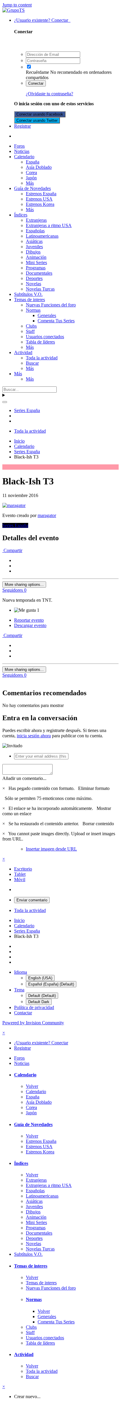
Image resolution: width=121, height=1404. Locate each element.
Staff (30, 331)
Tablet (20, 874)
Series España (15, 525)
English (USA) (40, 978)
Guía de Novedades (32, 188)
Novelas (33, 283)
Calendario (24, 156)
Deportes (34, 278)
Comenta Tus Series (56, 320)
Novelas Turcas (40, 288)
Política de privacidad (34, 1007)
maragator (47, 515)
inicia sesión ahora (34, 735)
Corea (31, 172)
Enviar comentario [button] (31, 900)
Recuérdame (37, 72)
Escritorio (23, 868)
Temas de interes (29, 299)
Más (30, 183)
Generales (47, 315)
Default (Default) (42, 995)
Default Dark (38, 1002)
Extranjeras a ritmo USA (49, 225)
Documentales (39, 273)
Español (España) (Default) (51, 984)
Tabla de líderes (40, 341)
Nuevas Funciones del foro (51, 304)
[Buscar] (4, 402)
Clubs (31, 326)
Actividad (23, 352)
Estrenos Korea (40, 204)
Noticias (21, 151)
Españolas (35, 230)
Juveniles (34, 246)
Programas (36, 267)
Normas (33, 310)
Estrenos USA (39, 198)
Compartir (12, 550)
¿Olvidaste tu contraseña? (49, 93)
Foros (19, 146)
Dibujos (33, 251)
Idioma (20, 972)
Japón (31, 177)
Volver (32, 1086)
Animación (36, 257)
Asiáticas (34, 241)
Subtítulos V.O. (28, 294)
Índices (20, 214)
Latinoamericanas (42, 236)
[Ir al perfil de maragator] (14, 505)
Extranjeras (36, 220)
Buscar (32, 363)
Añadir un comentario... (24, 778)
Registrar (22, 126)
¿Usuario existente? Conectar (42, 20)
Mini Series (36, 262)
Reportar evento (29, 620)
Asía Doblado (39, 167)
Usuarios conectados (45, 336)
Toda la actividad (42, 357)
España (32, 161)
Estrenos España (41, 193)
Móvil (19, 879)
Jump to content (17, 4)
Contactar (23, 1012)
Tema (19, 989)
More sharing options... (24, 584)
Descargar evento (30, 625)
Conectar (35, 83)
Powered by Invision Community (33, 1022)
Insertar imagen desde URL (51, 848)
